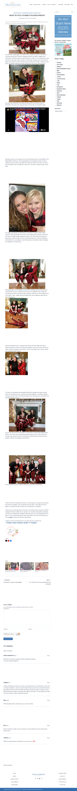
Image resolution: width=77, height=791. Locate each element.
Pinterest (9, 522)
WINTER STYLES (37, 12)
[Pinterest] (40, 778)
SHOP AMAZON (62, 779)
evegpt (5, 682)
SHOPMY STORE (62, 773)
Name (6, 629)
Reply (48, 655)
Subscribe (60, 4)
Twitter (14, 522)
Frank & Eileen (61, 74)
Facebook (34, 522)
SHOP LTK (62, 776)
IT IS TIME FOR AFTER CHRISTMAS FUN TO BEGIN (40, 582)
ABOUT (14, 776)
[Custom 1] (42, 778)
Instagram (20, 522)
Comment (6, 608)
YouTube (25, 522)
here (11, 517)
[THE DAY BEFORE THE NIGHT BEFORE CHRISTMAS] (27, 566)
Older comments (7, 651)
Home (30, 4)
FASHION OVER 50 (17, 12)
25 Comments (33, 18)
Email (30, 629)
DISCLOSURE (15, 784)
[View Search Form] (72, 5)
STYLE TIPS (62, 784)
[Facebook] (35, 778)
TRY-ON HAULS (62, 781)
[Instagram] (37, 778)
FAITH (48, 4)
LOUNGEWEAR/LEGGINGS (27, 12)
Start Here (67, 4)
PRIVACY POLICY (14, 779)
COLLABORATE (14, 781)
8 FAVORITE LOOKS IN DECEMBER (12, 581)
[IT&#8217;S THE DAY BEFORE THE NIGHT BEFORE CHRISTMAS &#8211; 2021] (12, 566)
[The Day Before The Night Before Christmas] (41, 566)
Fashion (44, 4)
